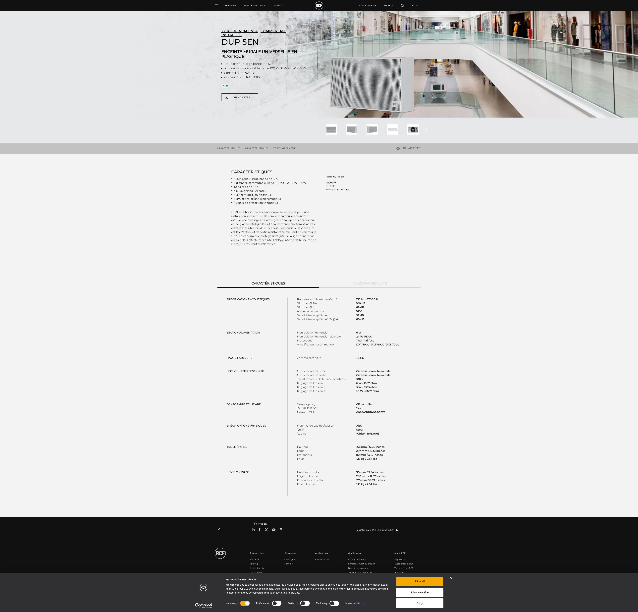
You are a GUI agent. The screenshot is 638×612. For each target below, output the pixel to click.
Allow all (420, 581)
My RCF (388, 5)
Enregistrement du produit (361, 563)
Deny (420, 603)
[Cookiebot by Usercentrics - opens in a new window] (203, 605)
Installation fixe (257, 568)
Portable (254, 559)
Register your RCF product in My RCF (377, 529)
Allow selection (420, 592)
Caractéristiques (228, 148)
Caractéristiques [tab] (268, 283)
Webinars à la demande (360, 572)
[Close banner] (451, 578)
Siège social (400, 559)
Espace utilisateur (357, 559)
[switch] (276, 603)
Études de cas (322, 559)
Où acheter (242, 97)
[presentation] (318, 129)
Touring (254, 563)
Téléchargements (285, 148)
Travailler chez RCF (403, 568)
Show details (352, 603)
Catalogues (290, 559)
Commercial (256, 572)
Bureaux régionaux (403, 563)
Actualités (399, 572)
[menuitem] (255, 5)
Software (288, 563)
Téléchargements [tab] (370, 283)
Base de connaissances (359, 568)
